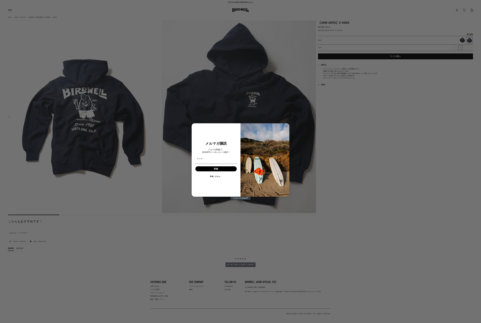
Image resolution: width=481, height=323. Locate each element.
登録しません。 (216, 176)
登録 (216, 169)
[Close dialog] (286, 126)
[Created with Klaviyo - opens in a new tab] (240, 198)
